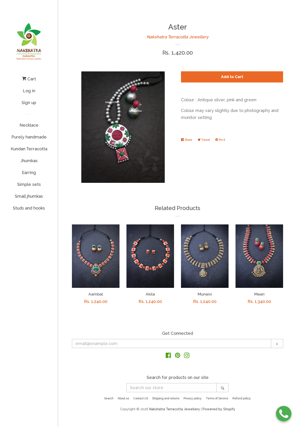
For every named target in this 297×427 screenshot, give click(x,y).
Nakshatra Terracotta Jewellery (178, 36)
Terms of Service (217, 398)
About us (123, 398)
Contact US (140, 398)
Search (108, 398)
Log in (29, 90)
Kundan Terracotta (29, 148)
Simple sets (29, 184)
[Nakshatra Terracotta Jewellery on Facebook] (168, 356)
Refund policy (241, 398)
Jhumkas (29, 160)
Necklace (29, 125)
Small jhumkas (29, 196)
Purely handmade (29, 137)
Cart (31, 78)
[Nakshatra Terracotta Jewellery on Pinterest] (178, 356)
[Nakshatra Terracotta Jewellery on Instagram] (187, 356)
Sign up (29, 102)
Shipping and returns (165, 398)
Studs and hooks (29, 208)
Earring (29, 172)
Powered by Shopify (219, 409)
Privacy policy (193, 398)
